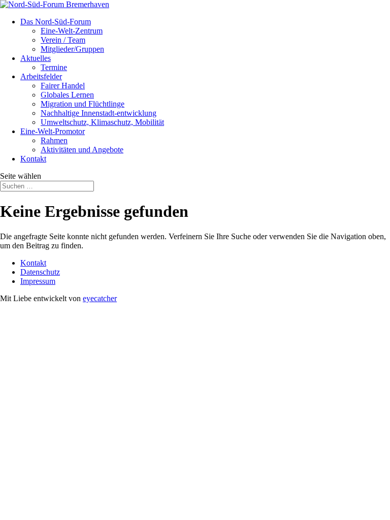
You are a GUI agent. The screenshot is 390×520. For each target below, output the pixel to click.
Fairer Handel (63, 85)
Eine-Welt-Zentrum (72, 30)
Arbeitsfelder (41, 76)
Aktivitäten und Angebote (82, 149)
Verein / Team (63, 40)
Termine (54, 67)
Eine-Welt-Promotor (52, 131)
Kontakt (33, 158)
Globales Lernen (67, 94)
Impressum (37, 281)
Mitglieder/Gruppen (72, 49)
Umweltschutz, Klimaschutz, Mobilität (102, 122)
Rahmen (54, 140)
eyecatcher (100, 298)
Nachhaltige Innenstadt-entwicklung (98, 113)
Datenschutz (40, 272)
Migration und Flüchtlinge (82, 104)
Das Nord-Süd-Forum (55, 21)
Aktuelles (35, 58)
